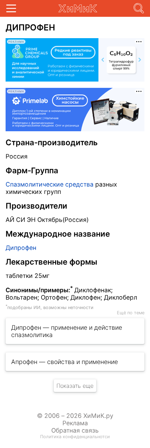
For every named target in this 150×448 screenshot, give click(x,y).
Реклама (75, 423)
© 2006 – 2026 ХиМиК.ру (75, 415)
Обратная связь (75, 430)
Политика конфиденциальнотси (75, 436)
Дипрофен (21, 247)
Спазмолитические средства (49, 184)
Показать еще (75, 385)
